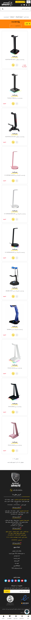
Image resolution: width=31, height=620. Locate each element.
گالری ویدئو (16, 561)
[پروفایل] (26, 5)
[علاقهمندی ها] (24, 5)
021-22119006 (14, 514)
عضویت (7, 591)
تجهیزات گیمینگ (19, 17)
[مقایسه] (21, 5)
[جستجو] (2, 9)
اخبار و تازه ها (17, 558)
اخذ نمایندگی (17, 556)
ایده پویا (22, 612)
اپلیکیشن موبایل (20, 2)
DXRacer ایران (16, 566)
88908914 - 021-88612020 (14, 535)
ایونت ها (17, 563)
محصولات (12, 17)
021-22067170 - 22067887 (14, 505)
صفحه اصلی (26, 17)
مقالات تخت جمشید (16, 551)
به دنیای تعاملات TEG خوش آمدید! (17, 553)
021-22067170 (17, 490)
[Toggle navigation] (28, 1)
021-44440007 (13, 525)
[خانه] (29, 5)
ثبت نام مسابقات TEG (17, 568)
